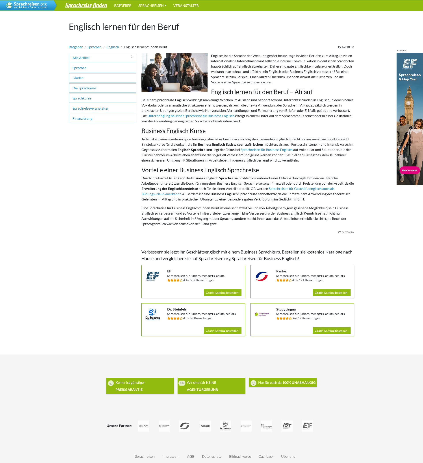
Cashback (266, 456)
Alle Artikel (80, 57)
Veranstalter (186, 5)
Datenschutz (211, 456)
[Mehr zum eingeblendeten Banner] (410, 118)
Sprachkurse (81, 98)
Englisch (112, 47)
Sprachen (94, 47)
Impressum (170, 456)
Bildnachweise (240, 456)
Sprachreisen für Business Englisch (267, 149)
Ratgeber (122, 5)
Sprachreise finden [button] (86, 4)
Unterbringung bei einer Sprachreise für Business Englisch (190, 116)
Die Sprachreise (84, 88)
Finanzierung (82, 118)
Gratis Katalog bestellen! (222, 292)
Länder (77, 78)
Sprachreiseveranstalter (90, 108)
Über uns (288, 456)
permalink (347, 232)
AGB (190, 456)
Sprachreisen (151, 5)
